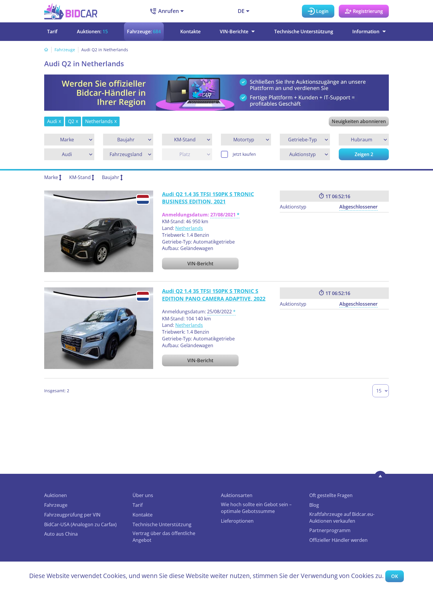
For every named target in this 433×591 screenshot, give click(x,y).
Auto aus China (61, 534)
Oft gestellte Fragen (331, 495)
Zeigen (364, 154)
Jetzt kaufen (244, 154)
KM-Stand (80, 177)
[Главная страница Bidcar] (70, 11)
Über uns (143, 495)
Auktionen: (92, 31)
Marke (51, 177)
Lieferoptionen (237, 521)
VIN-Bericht (200, 263)
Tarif (52, 31)
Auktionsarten (236, 495)
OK (394, 576)
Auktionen (55, 495)
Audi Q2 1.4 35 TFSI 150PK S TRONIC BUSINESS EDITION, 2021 (208, 198)
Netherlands (189, 228)
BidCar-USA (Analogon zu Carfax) (80, 524)
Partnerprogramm (330, 530)
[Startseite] (46, 49)
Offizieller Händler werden (338, 540)
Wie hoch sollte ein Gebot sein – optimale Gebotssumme (256, 507)
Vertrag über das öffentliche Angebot (164, 536)
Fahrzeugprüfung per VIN (72, 514)
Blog (314, 505)
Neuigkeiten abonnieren (359, 121)
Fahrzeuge (64, 49)
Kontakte (190, 31)
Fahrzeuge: (144, 31)
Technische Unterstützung (303, 31)
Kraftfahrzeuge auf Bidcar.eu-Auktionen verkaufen (341, 517)
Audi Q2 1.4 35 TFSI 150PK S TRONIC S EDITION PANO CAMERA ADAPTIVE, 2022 (213, 294)
